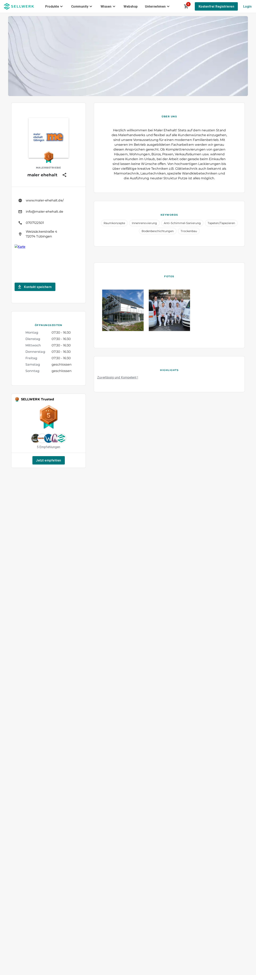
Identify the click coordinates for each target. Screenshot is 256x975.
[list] (48, 217)
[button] (48, 460)
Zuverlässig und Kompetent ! (117, 377)
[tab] (55, 6)
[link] (48, 200)
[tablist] (108, 6)
